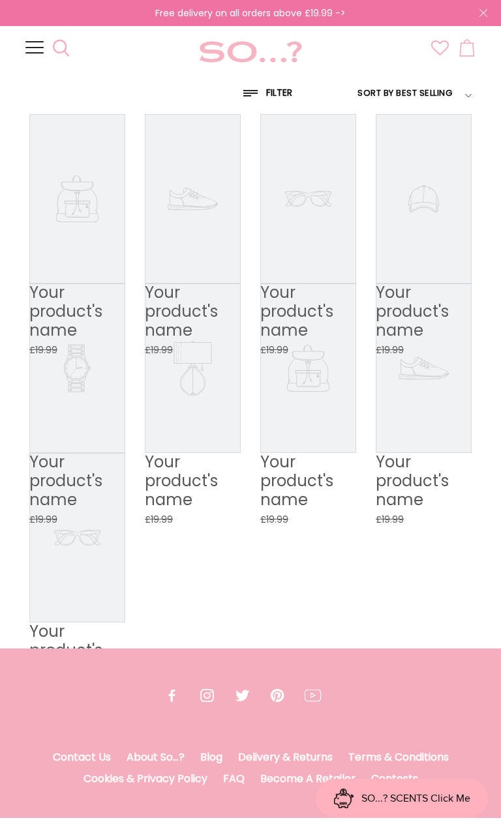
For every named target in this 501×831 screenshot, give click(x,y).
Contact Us (82, 757)
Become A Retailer (308, 778)
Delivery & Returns (285, 757)
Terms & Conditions (398, 757)
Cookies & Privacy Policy (145, 778)
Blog (211, 757)
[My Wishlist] (440, 52)
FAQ (234, 778)
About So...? (156, 757)
